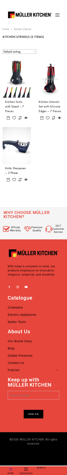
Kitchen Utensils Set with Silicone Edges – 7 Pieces (50, 106)
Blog (11, 348)
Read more (8, 118)
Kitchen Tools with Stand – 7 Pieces (14, 106)
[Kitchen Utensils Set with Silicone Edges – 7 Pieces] (50, 79)
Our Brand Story (20, 341)
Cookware (15, 307)
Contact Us (16, 362)
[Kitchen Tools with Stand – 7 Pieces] (17, 79)
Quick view (25, 118)
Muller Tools (17, 321)
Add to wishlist (14, 118)
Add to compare (20, 118)
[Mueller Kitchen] (30, 14)
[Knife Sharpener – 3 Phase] (17, 145)
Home (6, 29)
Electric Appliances (22, 314)
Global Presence (20, 355)
